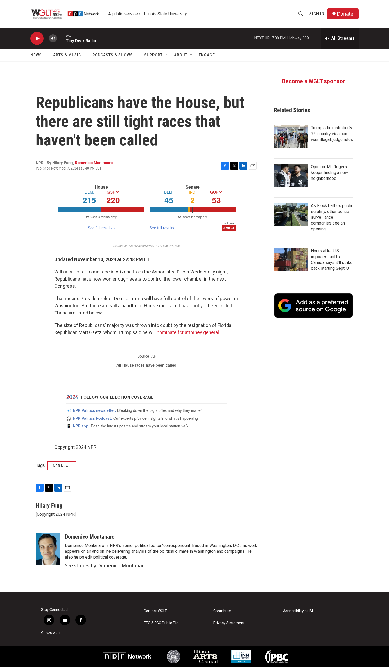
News (36, 55)
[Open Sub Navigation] (46, 55)
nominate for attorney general (188, 332)
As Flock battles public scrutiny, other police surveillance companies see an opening (332, 217)
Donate (345, 14)
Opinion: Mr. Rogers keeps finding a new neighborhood (329, 172)
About (180, 55)
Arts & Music (67, 55)
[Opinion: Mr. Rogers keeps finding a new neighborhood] (291, 175)
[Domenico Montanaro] (48, 549)
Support (153, 55)
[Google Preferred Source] (313, 305)
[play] (37, 38)
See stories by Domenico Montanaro (106, 565)
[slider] (61, 38)
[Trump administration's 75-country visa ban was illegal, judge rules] (291, 136)
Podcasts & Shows (112, 55)
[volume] (52, 38)
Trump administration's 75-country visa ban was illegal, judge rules (332, 133)
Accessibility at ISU (298, 611)
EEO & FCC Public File (161, 623)
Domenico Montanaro (94, 162)
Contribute (222, 611)
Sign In (316, 14)
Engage (207, 55)
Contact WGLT (155, 611)
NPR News (61, 466)
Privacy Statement (229, 623)
